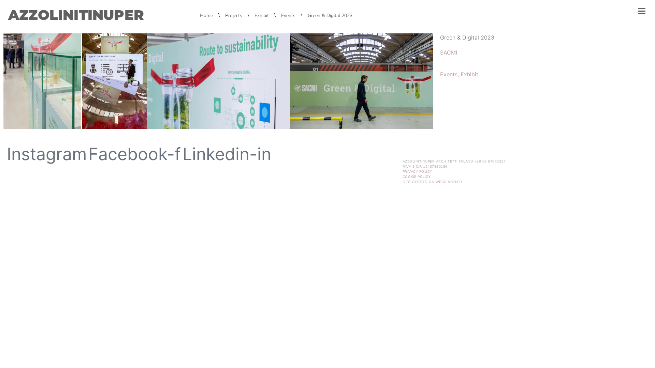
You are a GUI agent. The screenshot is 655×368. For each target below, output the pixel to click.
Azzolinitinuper (76, 14)
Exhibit (469, 74)
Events (448, 74)
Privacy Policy (417, 171)
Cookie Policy (417, 176)
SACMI (448, 52)
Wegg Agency (449, 182)
